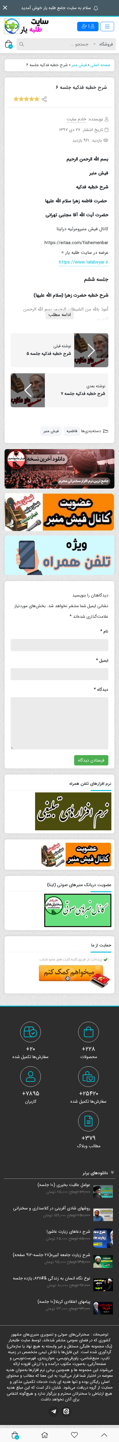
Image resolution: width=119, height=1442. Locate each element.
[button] (5, 8)
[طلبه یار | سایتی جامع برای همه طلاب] (26, 26)
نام (104, 631)
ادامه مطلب (60, 314)
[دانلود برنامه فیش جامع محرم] (59, 469)
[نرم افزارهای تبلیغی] (59, 555)
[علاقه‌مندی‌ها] (74, 1435)
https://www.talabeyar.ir (83, 262)
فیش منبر (51, 431)
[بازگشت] (104, 1435)
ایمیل (102, 660)
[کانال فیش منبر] (59, 512)
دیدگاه (101, 689)
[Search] (22, 44)
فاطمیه (72, 431)
